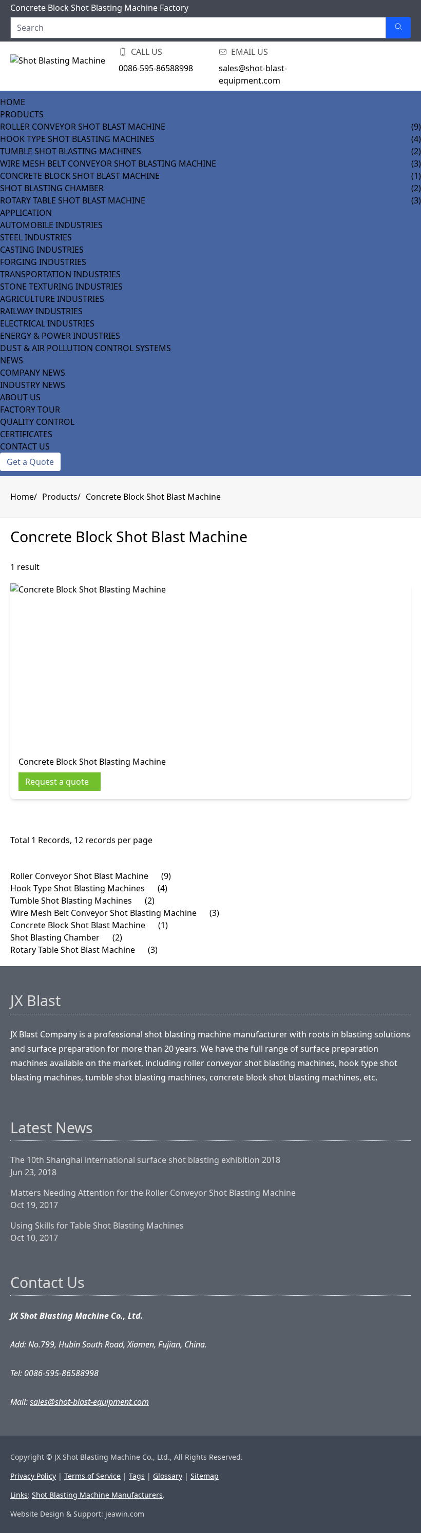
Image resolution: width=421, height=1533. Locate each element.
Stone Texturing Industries (61, 286)
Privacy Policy (33, 1476)
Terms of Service (92, 1476)
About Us (20, 397)
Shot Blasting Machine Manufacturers (97, 1495)
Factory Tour (30, 409)
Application (26, 212)
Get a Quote (30, 461)
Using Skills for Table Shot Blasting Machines (97, 1225)
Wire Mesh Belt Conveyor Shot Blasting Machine (108, 163)
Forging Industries (43, 262)
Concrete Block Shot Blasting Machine (92, 761)
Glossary (167, 1476)
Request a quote (57, 781)
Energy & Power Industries (60, 335)
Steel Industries (36, 237)
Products (22, 114)
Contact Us (25, 446)
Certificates (26, 434)
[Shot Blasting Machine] (61, 66)
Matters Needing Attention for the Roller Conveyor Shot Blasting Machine (153, 1192)
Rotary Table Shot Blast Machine (72, 200)
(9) (166, 876)
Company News (32, 372)
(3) (214, 912)
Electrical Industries (47, 323)
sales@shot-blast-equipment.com (253, 74)
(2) (150, 900)
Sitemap (204, 1476)
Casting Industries (42, 249)
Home (12, 102)
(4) (162, 888)
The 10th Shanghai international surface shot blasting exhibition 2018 (145, 1160)
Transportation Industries (60, 274)
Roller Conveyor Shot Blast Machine (82, 126)
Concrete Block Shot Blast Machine (80, 175)
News (11, 360)
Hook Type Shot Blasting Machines (77, 139)
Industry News (32, 385)
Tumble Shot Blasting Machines (70, 151)
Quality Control (37, 421)
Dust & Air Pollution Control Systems (85, 348)
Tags (137, 1476)
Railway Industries (41, 311)
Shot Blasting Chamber (52, 188)
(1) (163, 925)
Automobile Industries (51, 225)
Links (19, 1495)
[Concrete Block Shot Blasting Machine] (92, 665)
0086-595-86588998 (156, 68)
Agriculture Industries (52, 298)
